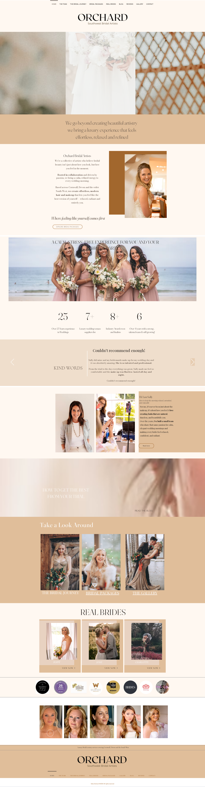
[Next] (192, 362)
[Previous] (12, 362)
